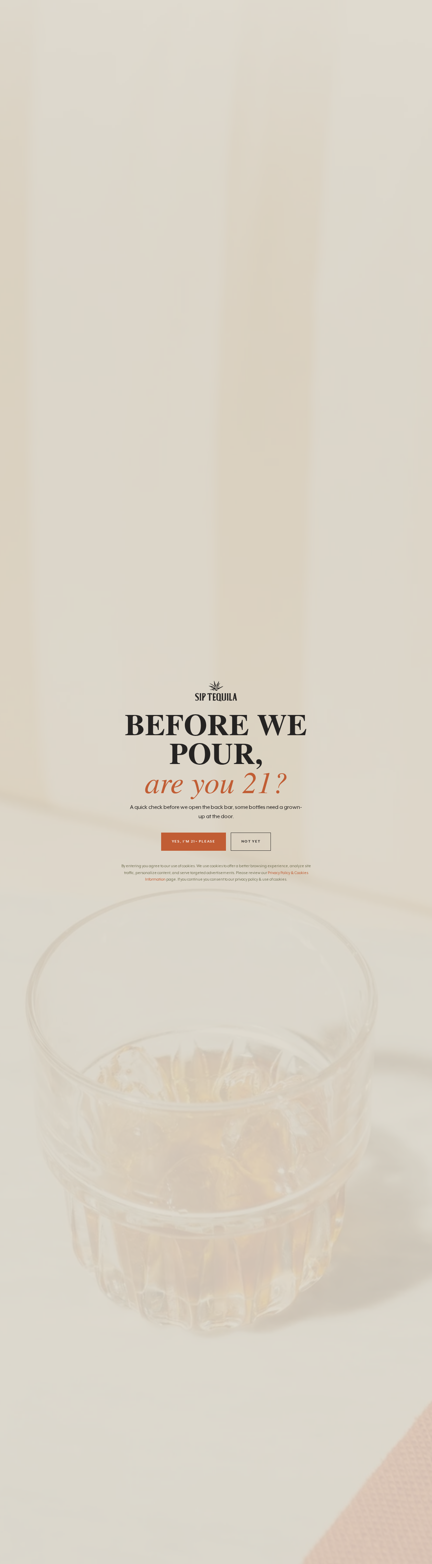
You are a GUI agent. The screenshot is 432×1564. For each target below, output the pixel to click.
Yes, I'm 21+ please (193, 841)
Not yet (251, 841)
